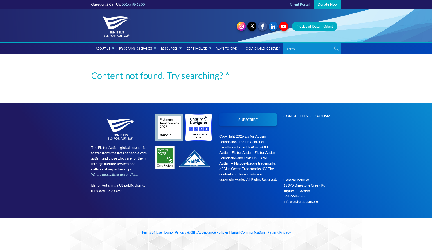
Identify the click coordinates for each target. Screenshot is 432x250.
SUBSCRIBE (248, 119)
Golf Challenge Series (263, 48)
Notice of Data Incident (315, 26)
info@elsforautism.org (301, 201)
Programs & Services (135, 48)
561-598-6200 (133, 4)
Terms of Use (151, 232)
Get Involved (197, 48)
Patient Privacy (279, 232)
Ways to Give (226, 48)
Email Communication (248, 232)
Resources (169, 48)
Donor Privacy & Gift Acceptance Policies (196, 232)
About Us (103, 48)
